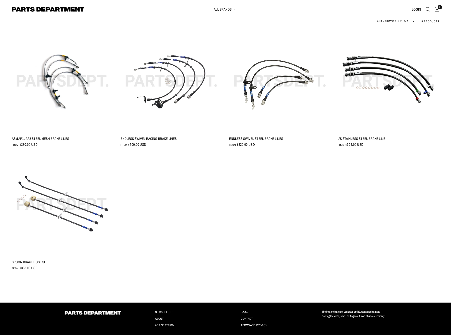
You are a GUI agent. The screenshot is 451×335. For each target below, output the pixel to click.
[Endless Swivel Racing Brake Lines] (171, 81)
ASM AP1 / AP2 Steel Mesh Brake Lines (40, 138)
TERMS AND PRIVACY (254, 325)
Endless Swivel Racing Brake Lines (149, 138)
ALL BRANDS (223, 9)
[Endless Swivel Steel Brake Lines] (280, 81)
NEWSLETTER (163, 312)
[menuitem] (246, 9)
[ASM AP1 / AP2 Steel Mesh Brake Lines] (62, 81)
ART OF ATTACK (165, 325)
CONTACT (247, 319)
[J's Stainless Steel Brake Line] (388, 81)
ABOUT (159, 319)
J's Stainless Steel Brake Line (361, 138)
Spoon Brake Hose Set (30, 262)
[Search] (427, 9)
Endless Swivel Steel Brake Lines (256, 138)
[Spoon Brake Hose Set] (62, 204)
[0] (435, 9)
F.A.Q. (244, 312)
